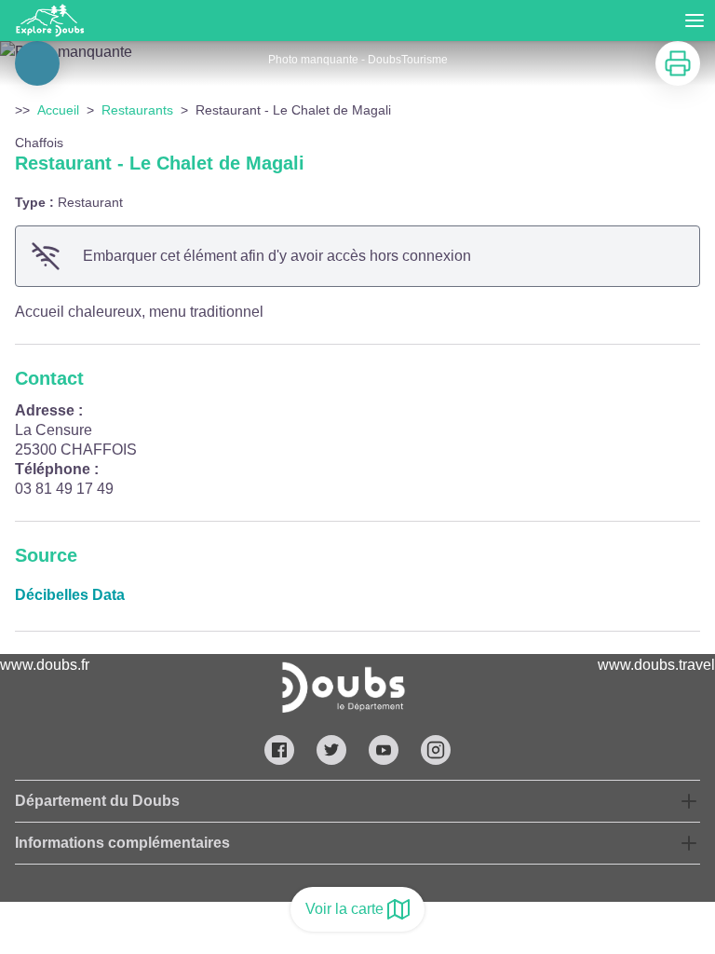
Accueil (58, 109)
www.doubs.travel (656, 665)
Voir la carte (344, 909)
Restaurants (137, 109)
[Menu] (694, 20)
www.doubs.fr (44, 665)
